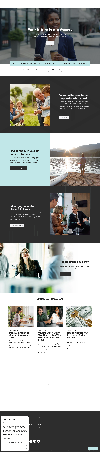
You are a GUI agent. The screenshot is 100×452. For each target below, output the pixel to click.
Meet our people (65, 274)
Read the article (13, 352)
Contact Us (93, 448)
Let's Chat (50, 43)
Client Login (41, 421)
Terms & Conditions (51, 450)
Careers (40, 424)
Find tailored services (17, 225)
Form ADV (75, 450)
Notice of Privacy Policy (64, 450)
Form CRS (82, 450)
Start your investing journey (18, 168)
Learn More (82, 64)
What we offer (64, 117)
